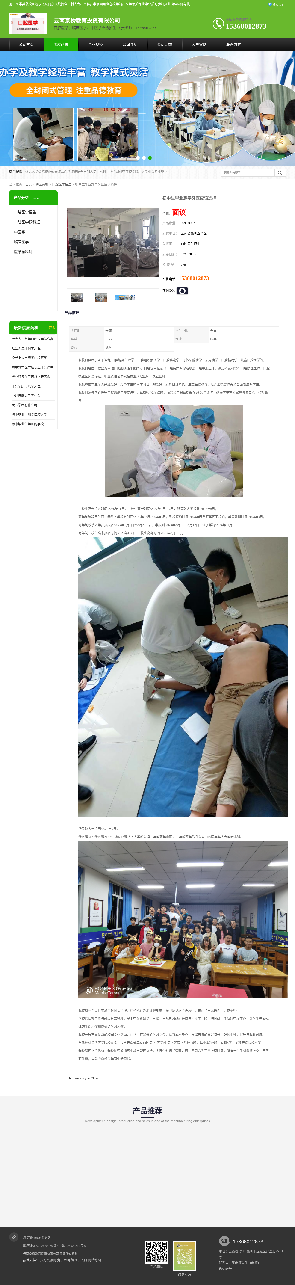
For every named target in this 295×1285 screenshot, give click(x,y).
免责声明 (63, 1260)
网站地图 (94, 1260)
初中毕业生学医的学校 (28, 424)
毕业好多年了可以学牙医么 (31, 377)
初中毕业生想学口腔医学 (29, 414)
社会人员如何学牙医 (26, 348)
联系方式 (233, 45)
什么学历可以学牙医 (26, 386)
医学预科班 (23, 252)
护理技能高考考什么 (26, 395)
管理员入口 (79, 1260)
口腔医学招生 (61, 184)
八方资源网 (48, 1260)
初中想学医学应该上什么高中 (32, 367)
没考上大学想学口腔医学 (29, 358)
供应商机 (60, 45)
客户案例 (199, 45)
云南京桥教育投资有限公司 (41, 1253)
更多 (52, 328)
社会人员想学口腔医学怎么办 (32, 339)
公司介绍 (130, 45)
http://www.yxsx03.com (84, 1078)
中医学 (19, 232)
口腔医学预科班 (27, 222)
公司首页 (26, 45)
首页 (28, 184)
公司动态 (164, 45)
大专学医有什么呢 (24, 405)
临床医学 (21, 242)
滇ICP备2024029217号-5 (69, 1245)
